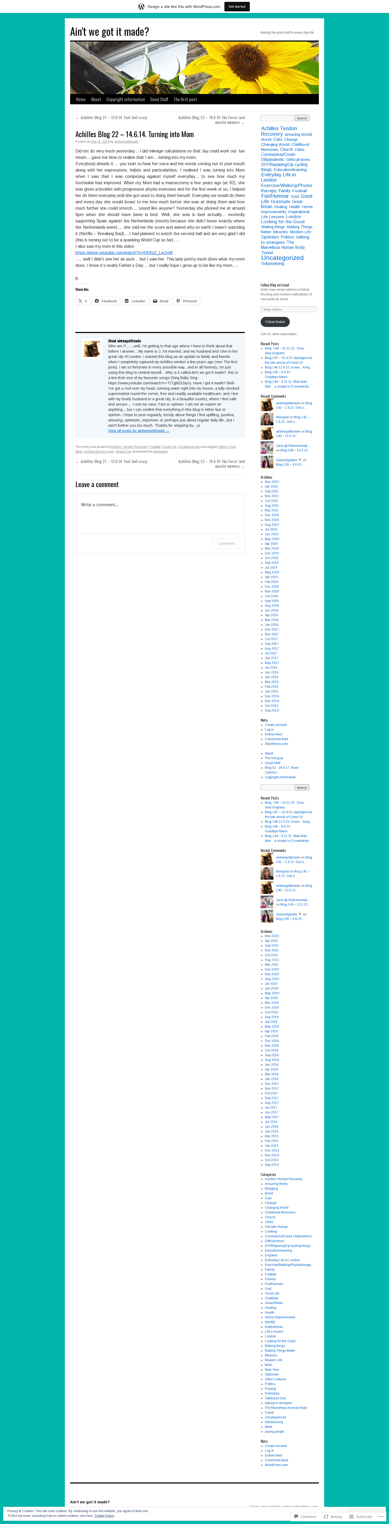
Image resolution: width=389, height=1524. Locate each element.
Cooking (271, 1231)
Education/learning (290, 169)
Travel (267, 252)
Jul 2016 (271, 667)
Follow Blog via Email (275, 284)
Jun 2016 (271, 672)
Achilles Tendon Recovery (129, 447)
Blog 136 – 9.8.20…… (292, 464)
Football (155, 447)
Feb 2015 (271, 687)
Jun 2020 (271, 534)
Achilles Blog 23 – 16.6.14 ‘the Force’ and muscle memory (211, 119)
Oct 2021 (271, 501)
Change (291, 139)
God (295, 196)
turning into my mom (99, 451)
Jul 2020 (271, 529)
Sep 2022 (272, 491)
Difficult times (298, 159)
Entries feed (273, 734)
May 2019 (272, 572)
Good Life (169, 447)
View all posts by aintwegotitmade (139, 431)
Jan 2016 (271, 677)
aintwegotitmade (126, 141)
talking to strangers (278, 1403)
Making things (273, 226)
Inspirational (298, 211)
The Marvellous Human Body (283, 245)
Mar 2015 (272, 682)
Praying (270, 1389)
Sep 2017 (272, 644)
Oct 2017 (271, 639)
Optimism (270, 237)
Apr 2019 (271, 577)
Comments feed (276, 739)
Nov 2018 (272, 591)
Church (286, 149)
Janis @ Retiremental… (293, 446)
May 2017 (272, 663)
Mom (79, 451)
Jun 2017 (271, 658)
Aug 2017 (272, 648)
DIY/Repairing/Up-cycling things (287, 1246)
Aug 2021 (272, 505)
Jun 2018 (271, 610)
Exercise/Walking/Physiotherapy (286, 188)
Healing (280, 206)
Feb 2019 (271, 582)
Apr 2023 (271, 486)
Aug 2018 (272, 606)
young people (274, 1431)
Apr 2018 (271, 615)
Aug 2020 (272, 525)
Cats (277, 139)
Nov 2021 (272, 496)
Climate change (276, 1227)
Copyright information (125, 99)
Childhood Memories (280, 1212)
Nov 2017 (272, 634)
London (293, 216)
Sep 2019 (272, 563)
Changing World (275, 144)
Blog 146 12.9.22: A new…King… (289, 367)
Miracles (280, 232)
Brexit (266, 139)
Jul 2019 (271, 567)
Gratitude (280, 201)
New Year (272, 1370)
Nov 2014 (272, 701)
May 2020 (272, 539)
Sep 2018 (272, 601)
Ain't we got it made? (109, 31)
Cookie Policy (104, 1516)
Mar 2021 (272, 510)
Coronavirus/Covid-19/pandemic (278, 157)
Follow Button (275, 322)
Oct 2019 (271, 558)
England (271, 1255)
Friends (270, 1279)
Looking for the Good (283, 221)
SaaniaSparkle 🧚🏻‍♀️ (289, 460)
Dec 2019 (272, 553)
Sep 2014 (272, 710)
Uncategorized (189, 447)
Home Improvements (280, 1317)
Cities (300, 149)
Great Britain (274, 1303)
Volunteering (272, 263)
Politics (287, 237)
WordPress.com (276, 744)
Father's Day (227, 447)
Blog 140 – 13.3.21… (296, 450)
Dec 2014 (272, 696)
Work (268, 1427)
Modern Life (300, 232)
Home (81, 99)
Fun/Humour (275, 196)
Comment (226, 543)
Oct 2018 (271, 596)
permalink (160, 451)
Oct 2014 (271, 706)
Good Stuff (159, 99)
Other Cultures (275, 1379)
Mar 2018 (272, 620)
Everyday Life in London (278, 177)
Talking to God (275, 1398)
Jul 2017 (271, 653)
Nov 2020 (272, 520)
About (96, 99)
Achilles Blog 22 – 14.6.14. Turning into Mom (134, 133)
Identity (270, 1322)
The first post (185, 99)
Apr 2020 (271, 544)
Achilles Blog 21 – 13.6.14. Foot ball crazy (111, 117)
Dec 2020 (272, 515)
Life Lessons (272, 216)
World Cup (123, 451)
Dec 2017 (272, 629)
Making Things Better (280, 1350)
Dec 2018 (272, 586)
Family (284, 190)
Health (294, 206)
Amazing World (298, 134)
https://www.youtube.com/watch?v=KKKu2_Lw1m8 (124, 252)
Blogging (271, 1188)
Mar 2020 (272, 548)
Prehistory (272, 1393)
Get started (237, 6)
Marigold (282, 417)
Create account (276, 725)
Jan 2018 (271, 625)
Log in (269, 729)
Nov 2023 (272, 482)
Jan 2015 (271, 691)
